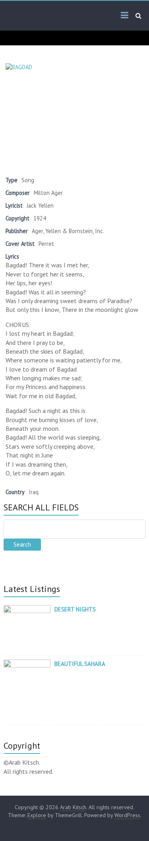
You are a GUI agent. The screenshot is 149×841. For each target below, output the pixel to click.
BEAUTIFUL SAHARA (79, 664)
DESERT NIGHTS (75, 609)
